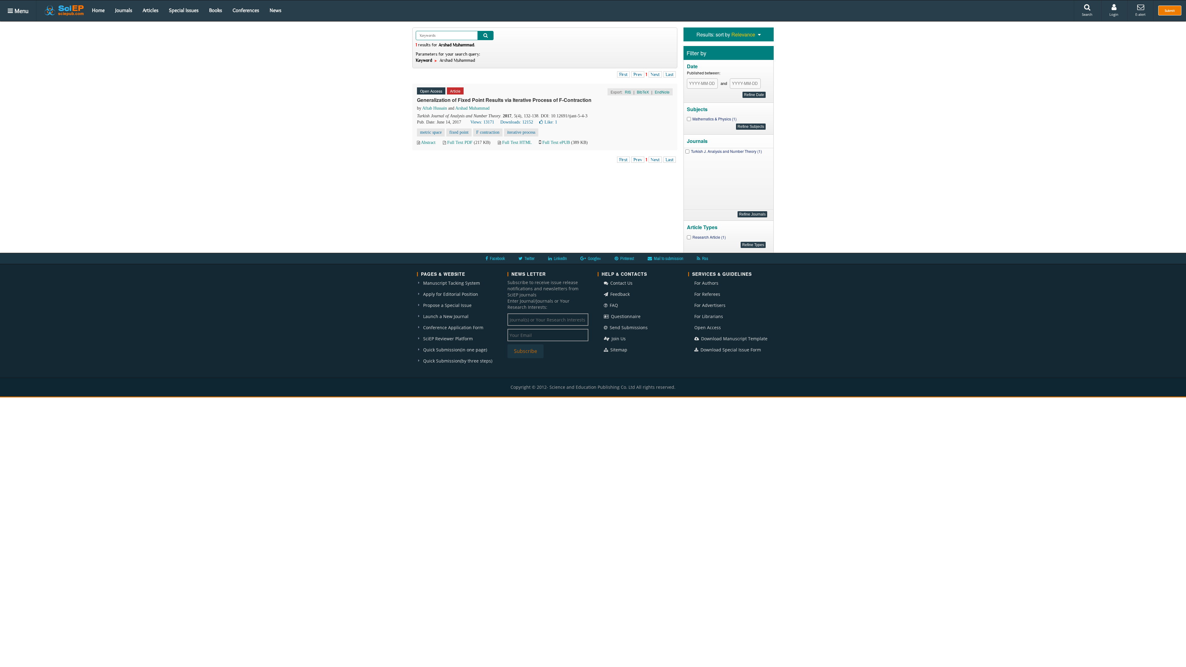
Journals (123, 10)
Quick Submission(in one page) (455, 350)
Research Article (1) (709, 237)
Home (98, 10)
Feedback (619, 294)
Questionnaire (625, 316)
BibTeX (643, 91)
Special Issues (184, 10)
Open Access (707, 327)
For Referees (707, 294)
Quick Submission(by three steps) (457, 361)
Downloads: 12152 (516, 122)
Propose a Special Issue (447, 305)
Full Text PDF (460, 142)
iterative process (521, 132)
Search (1087, 14)
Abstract (428, 142)
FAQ (613, 305)
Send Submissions (628, 327)
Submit (1170, 10)
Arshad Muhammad (472, 108)
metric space (431, 132)
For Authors (706, 283)
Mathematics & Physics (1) (714, 118)
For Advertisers (709, 305)
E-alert (1140, 14)
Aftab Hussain (434, 108)
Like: (551, 122)
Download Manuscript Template (734, 339)
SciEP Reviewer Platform (448, 339)
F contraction (487, 132)
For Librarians (708, 316)
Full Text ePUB (556, 142)
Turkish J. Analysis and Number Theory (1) (726, 151)
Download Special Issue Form (730, 350)
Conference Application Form (453, 327)
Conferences (246, 10)
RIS (628, 91)
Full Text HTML (517, 142)
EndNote (662, 91)
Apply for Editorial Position (450, 294)
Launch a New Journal (446, 316)
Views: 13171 (482, 122)
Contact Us (621, 283)
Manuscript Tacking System (451, 283)
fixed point (459, 132)
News (275, 10)
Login (1113, 14)
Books (215, 10)
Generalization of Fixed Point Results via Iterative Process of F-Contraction (504, 99)
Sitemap (618, 350)
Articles (150, 10)
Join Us (618, 339)
